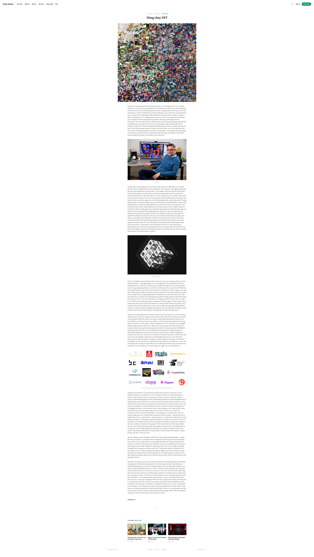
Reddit (130, 399)
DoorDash (153, 397)
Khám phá (157, 549)
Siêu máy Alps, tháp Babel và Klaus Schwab (176, 538)
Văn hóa (41, 4)
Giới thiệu (150, 549)
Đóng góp (164, 549)
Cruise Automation (143, 397)
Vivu (56, 4)
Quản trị (27, 4)
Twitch (179, 397)
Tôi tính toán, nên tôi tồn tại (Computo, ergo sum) (137, 538)
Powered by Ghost (201, 549)
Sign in (298, 4)
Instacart (167, 397)
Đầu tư (34, 4)
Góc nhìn (19, 4)
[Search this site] (292, 4)
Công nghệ (49, 4)
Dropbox (173, 397)
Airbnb (134, 397)
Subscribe (306, 4)
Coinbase (160, 397)
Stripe (129, 397)
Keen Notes (8, 4)
